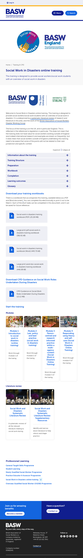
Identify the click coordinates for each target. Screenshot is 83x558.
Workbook (13, 171)
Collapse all (66, 150)
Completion (13, 176)
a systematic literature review (42, 118)
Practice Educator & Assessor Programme (23, 475)
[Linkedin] (70, 536)
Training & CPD (18, 65)
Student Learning (13, 469)
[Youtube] (67, 536)
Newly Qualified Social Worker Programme (24, 472)
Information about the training (22, 155)
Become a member (15, 514)
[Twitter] (61, 536)
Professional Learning (17, 461)
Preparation (13, 165)
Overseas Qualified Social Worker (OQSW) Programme (29, 483)
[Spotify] (76, 536)
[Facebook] (64, 536)
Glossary (12, 186)
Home (8, 65)
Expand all (56, 150)
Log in (11, 3)
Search (72, 13)
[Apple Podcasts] (73, 536)
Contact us (52, 511)
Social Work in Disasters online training (22, 480)
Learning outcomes (17, 181)
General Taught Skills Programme (20, 465)
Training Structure (16, 160)
